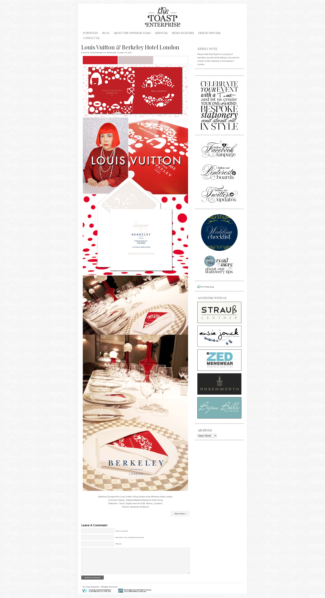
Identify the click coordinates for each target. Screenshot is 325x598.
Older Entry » (180, 514)
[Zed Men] (219, 360)
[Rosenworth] (219, 384)
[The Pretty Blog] (205, 287)
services (161, 33)
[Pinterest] (219, 171)
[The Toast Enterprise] (219, 105)
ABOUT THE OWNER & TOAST (132, 33)
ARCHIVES (205, 430)
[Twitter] (219, 194)
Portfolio (90, 33)
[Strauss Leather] (219, 312)
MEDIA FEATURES (183, 33)
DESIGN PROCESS (209, 33)
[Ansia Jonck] (219, 336)
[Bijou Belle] (219, 407)
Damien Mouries (133, 500)
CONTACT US (91, 38)
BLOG (105, 33)
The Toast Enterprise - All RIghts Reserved (99, 587)
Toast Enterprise (97, 53)
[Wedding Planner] (219, 232)
